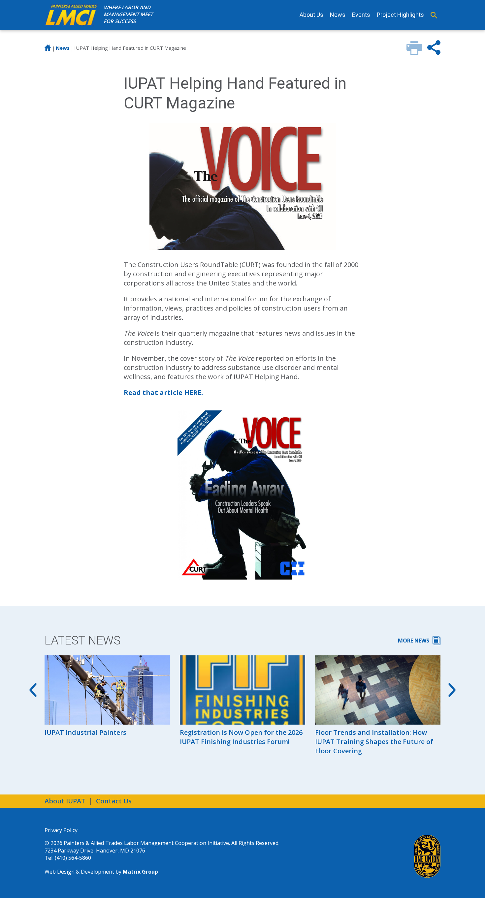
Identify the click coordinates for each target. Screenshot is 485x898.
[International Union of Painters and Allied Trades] (427, 856)
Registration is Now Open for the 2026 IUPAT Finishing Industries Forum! (241, 737)
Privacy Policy (61, 830)
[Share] (433, 52)
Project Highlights (400, 14)
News (337, 14)
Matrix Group (140, 871)
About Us (311, 14)
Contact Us (114, 800)
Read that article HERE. (163, 392)
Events (361, 14)
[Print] (414, 52)
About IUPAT (65, 800)
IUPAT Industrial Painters (85, 732)
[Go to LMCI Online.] (48, 49)
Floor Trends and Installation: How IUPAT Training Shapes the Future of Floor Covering (374, 741)
